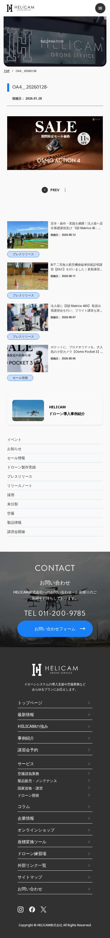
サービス (26, 763)
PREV (54, 189)
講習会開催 (16, 531)
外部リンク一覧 (32, 865)
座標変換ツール (32, 842)
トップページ (30, 703)
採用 (10, 494)
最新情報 (26, 714)
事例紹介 (26, 738)
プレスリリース (19, 476)
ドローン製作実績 (21, 467)
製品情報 (14, 522)
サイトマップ (30, 877)
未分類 (12, 504)
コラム (24, 806)
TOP (6, 71)
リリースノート (19, 485)
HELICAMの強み (33, 726)
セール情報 (16, 457)
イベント (14, 439)
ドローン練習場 (32, 853)
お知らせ (14, 448)
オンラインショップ (36, 830)
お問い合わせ (30, 889)
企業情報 (26, 818)
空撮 (10, 513)
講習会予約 (28, 750)
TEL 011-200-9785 (55, 613)
